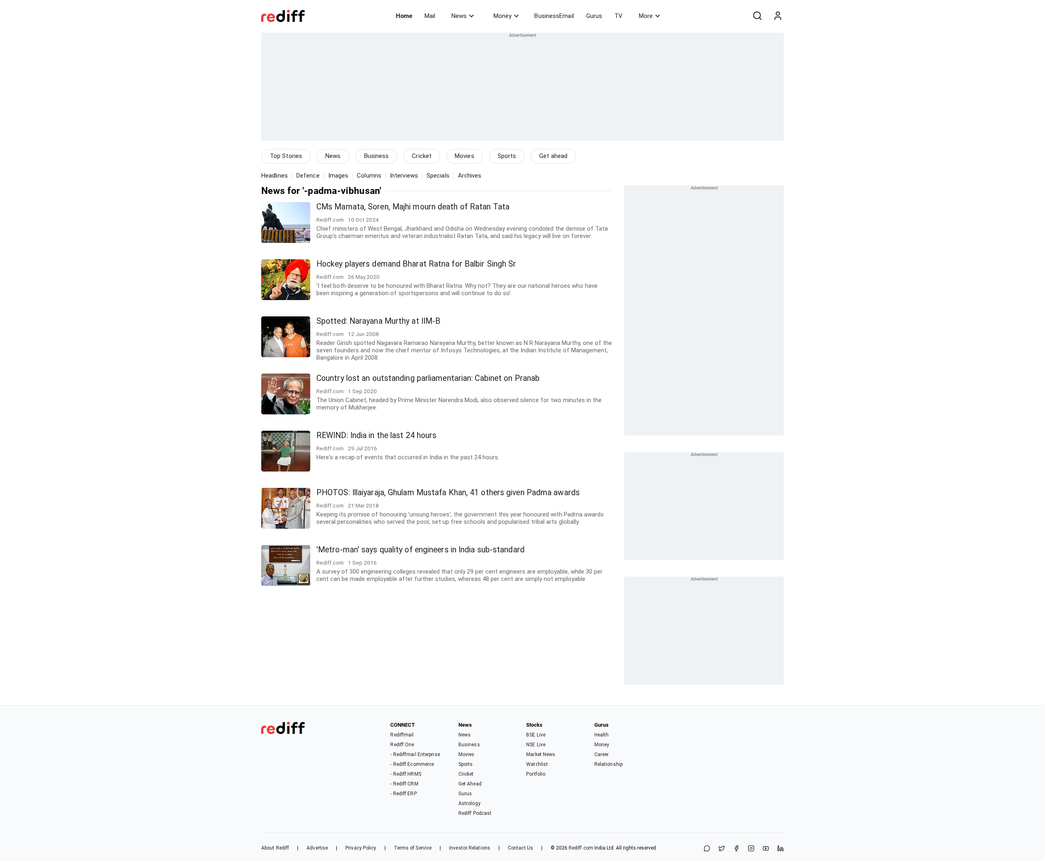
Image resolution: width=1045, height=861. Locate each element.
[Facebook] (736, 849)
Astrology (469, 803)
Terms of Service (413, 848)
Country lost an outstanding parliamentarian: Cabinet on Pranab (428, 378)
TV (618, 16)
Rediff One (402, 745)
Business (376, 156)
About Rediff (275, 848)
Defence (308, 175)
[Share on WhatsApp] (707, 849)
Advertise (317, 848)
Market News (540, 754)
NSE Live (535, 745)
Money (502, 16)
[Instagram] (751, 849)
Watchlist (537, 764)
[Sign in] (778, 15)
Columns (369, 175)
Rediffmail (402, 735)
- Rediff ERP (403, 793)
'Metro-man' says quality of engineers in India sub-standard (420, 549)
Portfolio (535, 774)
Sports (507, 156)
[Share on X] (721, 849)
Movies (464, 156)
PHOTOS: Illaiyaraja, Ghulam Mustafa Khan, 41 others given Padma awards (448, 492)
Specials (438, 175)
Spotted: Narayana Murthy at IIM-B (378, 321)
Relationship (608, 764)
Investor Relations (469, 848)
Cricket (421, 156)
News (459, 16)
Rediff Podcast (474, 813)
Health (601, 735)
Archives (470, 175)
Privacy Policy (360, 848)
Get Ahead (470, 784)
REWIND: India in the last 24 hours (376, 435)
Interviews (404, 175)
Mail (430, 16)
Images (338, 175)
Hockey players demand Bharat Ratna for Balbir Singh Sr (416, 264)
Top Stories (286, 156)
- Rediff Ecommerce (412, 764)
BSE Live (535, 735)
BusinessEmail (554, 16)
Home (404, 16)
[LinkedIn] (780, 849)
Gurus (594, 16)
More (646, 16)
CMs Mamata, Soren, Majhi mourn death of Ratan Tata (412, 206)
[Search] (757, 15)
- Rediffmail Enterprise (415, 754)
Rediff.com (581, 848)
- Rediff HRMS (405, 774)
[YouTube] (766, 849)
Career (601, 754)
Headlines (274, 175)
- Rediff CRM (404, 784)
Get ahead (553, 156)
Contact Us (520, 848)
